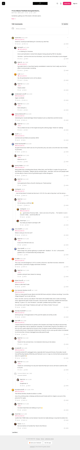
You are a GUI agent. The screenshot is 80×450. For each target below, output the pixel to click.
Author (19, 85)
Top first (66, 24)
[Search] (57, 3)
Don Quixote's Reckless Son (22, 290)
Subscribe (67, 3)
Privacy (38, 439)
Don (16, 134)
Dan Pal (17, 320)
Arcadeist (17, 348)
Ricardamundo (19, 389)
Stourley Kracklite (19, 310)
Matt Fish (14, 12)
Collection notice (49, 439)
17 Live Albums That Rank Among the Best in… (26, 11)
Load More (15, 432)
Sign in (75, 3)
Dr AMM (17, 258)
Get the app (48, 442)
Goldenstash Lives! (20, 94)
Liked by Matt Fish (20, 39)
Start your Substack (36, 442)
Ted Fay (20, 47)
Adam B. (20, 62)
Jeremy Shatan (19, 165)
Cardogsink (18, 189)
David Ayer (23, 220)
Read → (14, 18)
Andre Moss (18, 37)
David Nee (18, 414)
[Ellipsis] (67, 37)
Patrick (19, 423)
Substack (32, 446)
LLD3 (19, 74)
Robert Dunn (18, 280)
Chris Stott (18, 229)
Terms (42, 439)
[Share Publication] (60, 3)
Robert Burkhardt (19, 143)
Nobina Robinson (19, 114)
